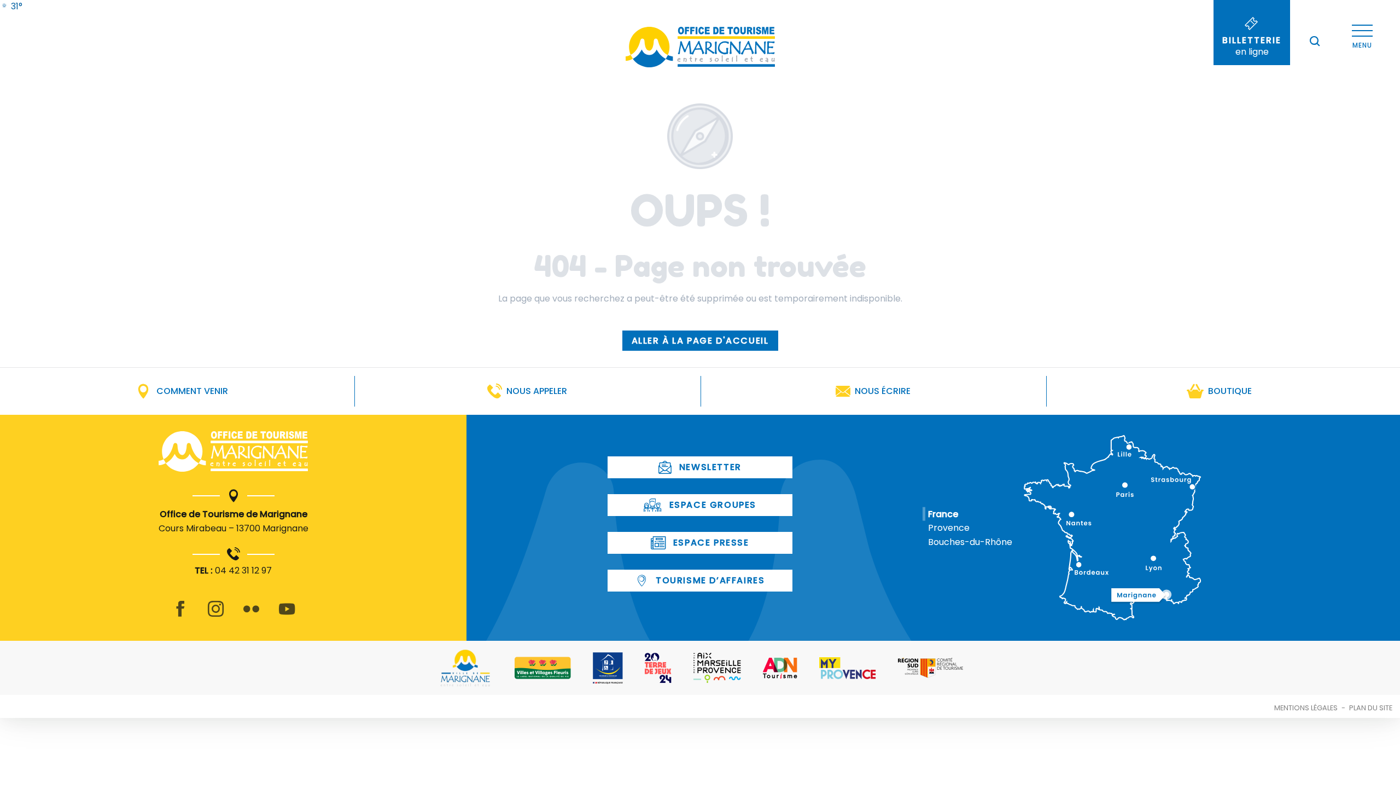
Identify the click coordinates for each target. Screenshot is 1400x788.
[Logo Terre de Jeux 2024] (658, 668)
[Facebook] (180, 615)
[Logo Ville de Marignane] (465, 668)
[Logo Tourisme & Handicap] (608, 668)
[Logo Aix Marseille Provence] (717, 668)
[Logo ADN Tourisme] (780, 668)
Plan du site (1370, 707)
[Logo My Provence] (847, 668)
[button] (1315, 41)
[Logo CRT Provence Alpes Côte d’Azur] (930, 668)
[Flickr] (251, 615)
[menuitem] (11, 6)
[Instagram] (216, 615)
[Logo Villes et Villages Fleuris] (543, 668)
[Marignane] (233, 453)
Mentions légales (1306, 707)
